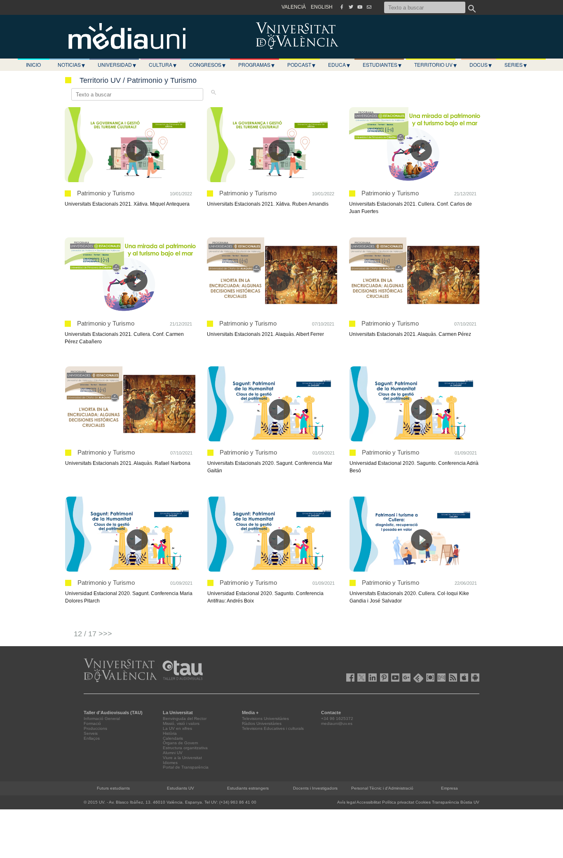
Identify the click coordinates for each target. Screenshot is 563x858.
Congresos (207, 64)
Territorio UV (435, 64)
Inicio (33, 64)
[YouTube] (360, 7)
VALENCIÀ (294, 7)
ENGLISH (322, 7)
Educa (339, 64)
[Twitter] (351, 7)
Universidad (117, 64)
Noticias (71, 64)
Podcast (301, 64)
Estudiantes (382, 64)
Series (515, 64)
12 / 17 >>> (93, 634)
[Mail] (369, 7)
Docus (480, 64)
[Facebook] (342, 7)
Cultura (162, 64)
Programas (256, 64)
